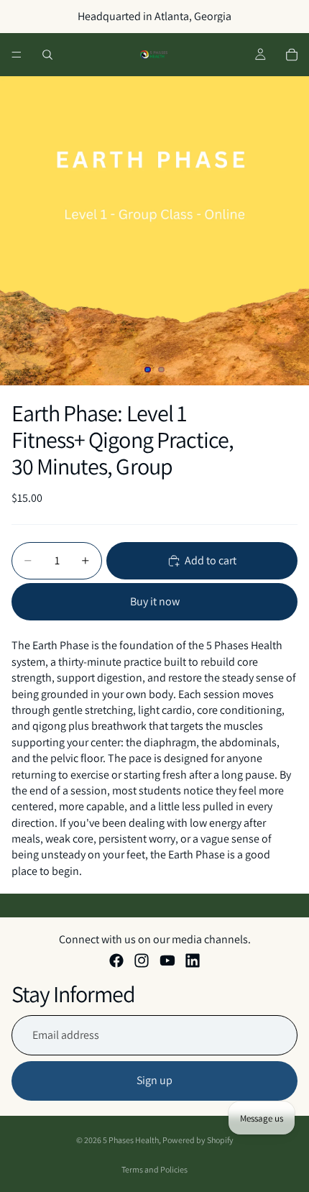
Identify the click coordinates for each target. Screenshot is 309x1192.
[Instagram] (141, 960)
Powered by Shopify (198, 1139)
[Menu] (16, 54)
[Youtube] (167, 960)
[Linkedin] (192, 960)
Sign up (154, 1080)
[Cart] (292, 54)
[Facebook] (116, 960)
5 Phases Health (131, 1139)
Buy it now (155, 601)
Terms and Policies (154, 1169)
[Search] (47, 54)
